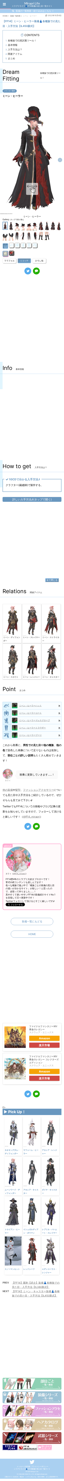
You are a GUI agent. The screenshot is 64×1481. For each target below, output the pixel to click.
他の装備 (8, 790)
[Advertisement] (32, 321)
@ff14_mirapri (31, 816)
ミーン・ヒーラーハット (30, 705)
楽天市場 (44, 1045)
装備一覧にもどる (32, 921)
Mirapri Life (32, 3)
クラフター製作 (9, 91)
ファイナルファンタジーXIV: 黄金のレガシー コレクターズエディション (44, 1059)
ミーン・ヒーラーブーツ (30, 735)
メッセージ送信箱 (23, 1466)
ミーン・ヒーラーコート (30, 713)
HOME (32, 934)
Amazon (44, 1038)
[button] (60, 160)
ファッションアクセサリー (38, 790)
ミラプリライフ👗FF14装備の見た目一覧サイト (32, 1469)
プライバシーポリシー (39, 1466)
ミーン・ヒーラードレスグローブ (34, 720)
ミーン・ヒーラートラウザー (32, 727)
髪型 (17, 790)
